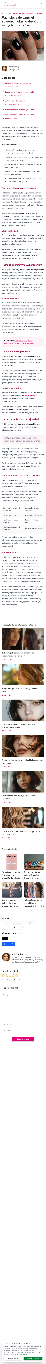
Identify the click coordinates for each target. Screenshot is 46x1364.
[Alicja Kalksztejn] (4, 68)
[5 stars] (16, 975)
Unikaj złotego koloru (15, 104)
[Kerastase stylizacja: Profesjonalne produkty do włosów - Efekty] (12, 862)
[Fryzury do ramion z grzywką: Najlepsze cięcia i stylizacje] (23, 746)
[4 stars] (13, 975)
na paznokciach (30, 395)
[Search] (42, 4)
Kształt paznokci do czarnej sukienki (19, 110)
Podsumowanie (11, 119)
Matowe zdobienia (14, 96)
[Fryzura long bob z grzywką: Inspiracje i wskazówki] (23, 782)
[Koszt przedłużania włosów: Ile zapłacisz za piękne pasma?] (23, 817)
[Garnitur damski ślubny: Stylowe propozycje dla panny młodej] (12, 890)
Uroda (7, 13)
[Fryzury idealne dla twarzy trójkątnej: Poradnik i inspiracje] (23, 710)
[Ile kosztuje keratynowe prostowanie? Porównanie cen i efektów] (23, 639)
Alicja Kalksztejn (14, 67)
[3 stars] (10, 975)
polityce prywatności (23, 1354)
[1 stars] (3, 975)
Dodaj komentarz (23, 1039)
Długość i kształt (13, 87)
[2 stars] (6, 975)
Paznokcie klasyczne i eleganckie (18, 83)
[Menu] (38, 4)
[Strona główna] (3, 13)
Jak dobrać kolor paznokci (15, 101)
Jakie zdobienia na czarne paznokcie (19, 114)
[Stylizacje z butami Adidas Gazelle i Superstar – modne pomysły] (34, 862)
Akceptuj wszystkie (33, 1358)
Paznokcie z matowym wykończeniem (20, 92)
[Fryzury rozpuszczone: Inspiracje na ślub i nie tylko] (23, 674)
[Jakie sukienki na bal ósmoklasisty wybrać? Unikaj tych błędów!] (34, 890)
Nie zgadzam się (13, 1358)
